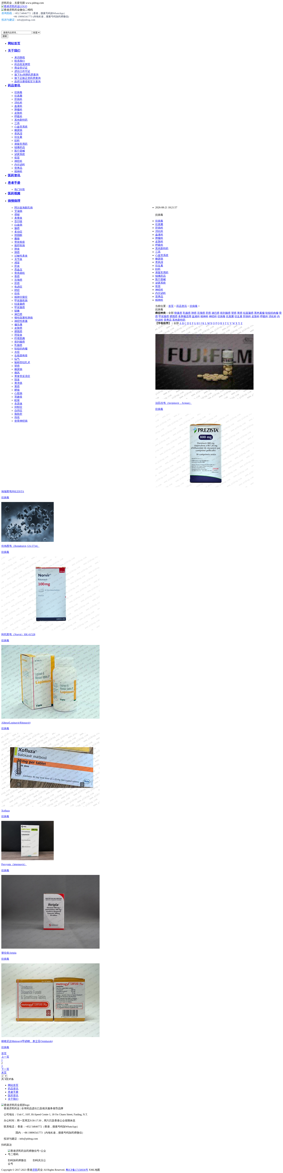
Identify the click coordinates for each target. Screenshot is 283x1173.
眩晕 (17, 400)
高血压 (18, 269)
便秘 (17, 214)
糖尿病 (18, 130)
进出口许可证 (22, 71)
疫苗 (17, 157)
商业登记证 (21, 67)
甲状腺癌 (19, 307)
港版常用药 (21, 143)
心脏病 (18, 393)
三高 (17, 123)
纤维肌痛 (19, 338)
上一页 (5, 1056)
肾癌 (17, 365)
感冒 (17, 262)
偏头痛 (18, 324)
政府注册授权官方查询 (27, 81)
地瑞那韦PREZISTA (12, 491)
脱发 (17, 379)
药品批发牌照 (22, 64)
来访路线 (19, 57)
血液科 (18, 106)
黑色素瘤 (259, 313)
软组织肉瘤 (21, 348)
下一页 (5, 1069)
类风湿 (18, 133)
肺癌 (17, 252)
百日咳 (18, 221)
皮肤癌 (18, 328)
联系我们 (19, 60)
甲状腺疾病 (21, 300)
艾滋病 (18, 211)
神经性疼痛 (21, 321)
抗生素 (18, 137)
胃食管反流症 (22, 376)
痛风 (17, 372)
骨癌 (17, 276)
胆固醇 (18, 235)
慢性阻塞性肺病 (23, 317)
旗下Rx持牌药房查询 (26, 74)
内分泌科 (19, 164)
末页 (4, 1072)
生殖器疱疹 (21, 355)
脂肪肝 (18, 414)
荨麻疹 (18, 396)
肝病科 (18, 99)
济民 (35, 1169)
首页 (171, 306)
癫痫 (17, 238)
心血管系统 (21, 126)
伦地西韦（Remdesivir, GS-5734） (20, 546)
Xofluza (5, 810)
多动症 (18, 231)
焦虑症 (18, 286)
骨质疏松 (19, 273)
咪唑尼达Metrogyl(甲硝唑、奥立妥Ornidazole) (27, 1041)
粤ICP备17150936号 (77, 1169)
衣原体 (18, 403)
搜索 (5, 36)
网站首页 (14, 43)
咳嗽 (17, 310)
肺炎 (17, 248)
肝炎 (17, 266)
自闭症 (18, 410)
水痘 (17, 352)
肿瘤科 (18, 109)
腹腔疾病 (19, 245)
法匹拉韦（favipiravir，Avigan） (173, 403)
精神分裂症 (21, 297)
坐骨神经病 (21, 420)
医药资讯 (14, 175)
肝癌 (17, 283)
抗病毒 (18, 92)
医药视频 (14, 193)
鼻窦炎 (18, 218)
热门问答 (19, 189)
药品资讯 (14, 85)
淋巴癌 (18, 314)
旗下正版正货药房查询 (27, 78)
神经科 (18, 161)
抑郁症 (18, 407)
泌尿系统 (19, 154)
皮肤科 (18, 113)
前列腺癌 (19, 341)
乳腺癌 (18, 345)
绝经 (17, 290)
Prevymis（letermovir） (14, 864)
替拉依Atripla (8, 952)
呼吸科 (18, 116)
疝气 (17, 359)
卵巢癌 (178, 313)
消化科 (18, 102)
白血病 (18, 224)
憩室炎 (18, 334)
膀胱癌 (18, 331)
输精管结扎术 (22, 362)
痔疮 (17, 417)
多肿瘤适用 (184, 316)
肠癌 (17, 228)
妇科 (17, 140)
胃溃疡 (18, 383)
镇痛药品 (19, 147)
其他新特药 (21, 119)
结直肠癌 (19, 304)
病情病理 (14, 200)
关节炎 (18, 259)
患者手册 (14, 182)
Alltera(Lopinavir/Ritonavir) (15, 722)
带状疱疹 (19, 242)
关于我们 (14, 50)
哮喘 (17, 389)
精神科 (18, 171)
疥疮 (17, 293)
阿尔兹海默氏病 (23, 207)
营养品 (18, 168)
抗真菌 (18, 95)
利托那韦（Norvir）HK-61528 (18, 634)
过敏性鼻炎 (21, 255)
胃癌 (17, 386)
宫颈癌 (18, 279)
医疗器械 (19, 150)
